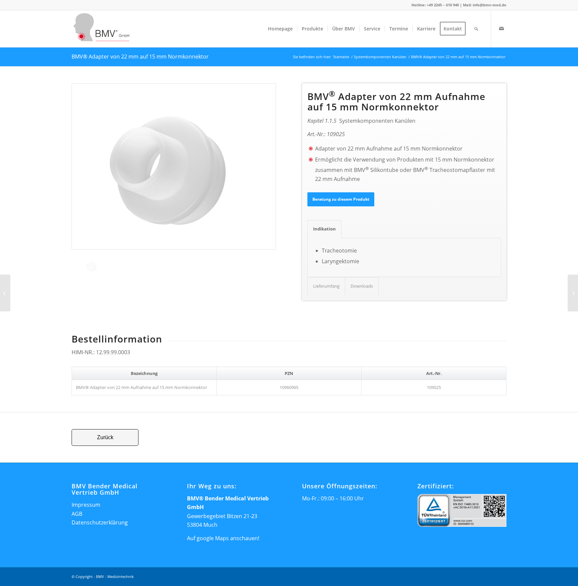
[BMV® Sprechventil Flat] (573, 293)
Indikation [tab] (324, 229)
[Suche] (476, 28)
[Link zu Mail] (501, 28)
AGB (77, 513)
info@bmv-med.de (489, 4)
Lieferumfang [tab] (326, 286)
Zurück (105, 437)
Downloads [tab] (362, 286)
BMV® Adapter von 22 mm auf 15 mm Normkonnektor (140, 56)
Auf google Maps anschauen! (223, 538)
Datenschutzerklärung (100, 522)
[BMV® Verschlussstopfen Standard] (5, 293)
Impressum (86, 504)
